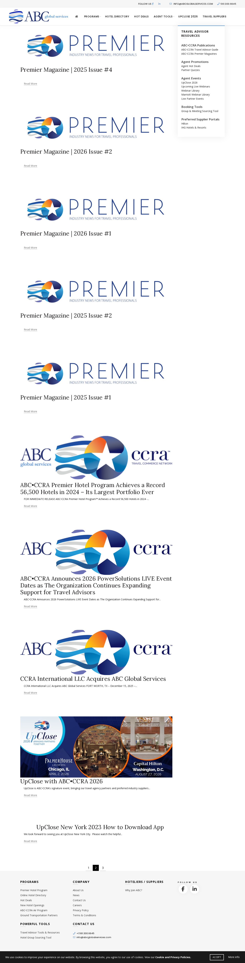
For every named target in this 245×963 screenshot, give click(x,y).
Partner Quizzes (190, 70)
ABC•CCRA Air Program (33, 910)
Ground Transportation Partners (39, 915)
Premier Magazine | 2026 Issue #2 (66, 151)
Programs (91, 16)
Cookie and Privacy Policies (172, 957)
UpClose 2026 (188, 16)
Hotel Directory (117, 16)
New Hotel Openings (32, 905)
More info (234, 957)
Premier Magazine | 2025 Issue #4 (66, 69)
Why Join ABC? (133, 890)
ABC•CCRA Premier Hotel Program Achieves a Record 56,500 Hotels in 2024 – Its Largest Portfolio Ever (92, 488)
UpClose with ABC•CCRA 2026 (61, 781)
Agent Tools (163, 16)
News (76, 895)
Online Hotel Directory (33, 895)
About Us (78, 890)
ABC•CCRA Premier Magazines (199, 53)
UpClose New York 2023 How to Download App (100, 827)
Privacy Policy (81, 910)
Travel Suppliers (214, 16)
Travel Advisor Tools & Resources (40, 932)
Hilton (184, 123)
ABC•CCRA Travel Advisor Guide (199, 49)
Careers (77, 905)
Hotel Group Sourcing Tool (35, 937)
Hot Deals (141, 16)
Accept (217, 957)
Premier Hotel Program (33, 890)
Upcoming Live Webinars (195, 86)
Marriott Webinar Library (195, 94)
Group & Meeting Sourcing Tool (199, 111)
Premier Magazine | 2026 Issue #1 (65, 233)
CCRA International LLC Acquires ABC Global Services (93, 678)
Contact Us (79, 900)
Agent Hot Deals (191, 66)
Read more (30, 83)
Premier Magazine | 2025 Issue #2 (66, 315)
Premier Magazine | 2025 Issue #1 (65, 397)
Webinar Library (190, 90)
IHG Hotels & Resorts (193, 127)
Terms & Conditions (84, 915)
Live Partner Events (192, 98)
